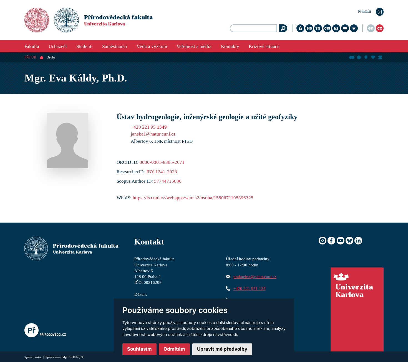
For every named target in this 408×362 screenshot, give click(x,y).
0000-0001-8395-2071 (162, 162)
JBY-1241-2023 (161, 171)
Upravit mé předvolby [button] (222, 349)
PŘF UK (30, 57)
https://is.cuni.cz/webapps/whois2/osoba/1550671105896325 (193, 197)
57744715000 (168, 181)
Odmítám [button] (174, 349)
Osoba (51, 57)
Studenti (84, 46)
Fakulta (31, 46)
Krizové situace (264, 46)
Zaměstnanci (114, 46)
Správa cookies (33, 357)
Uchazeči (58, 46)
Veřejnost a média (194, 46)
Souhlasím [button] (139, 349)
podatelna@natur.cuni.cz (254, 276)
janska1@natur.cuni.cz (153, 134)
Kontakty (230, 46)
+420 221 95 (149, 127)
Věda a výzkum (152, 46)
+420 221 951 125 (249, 288)
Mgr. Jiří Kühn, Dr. (73, 357)
